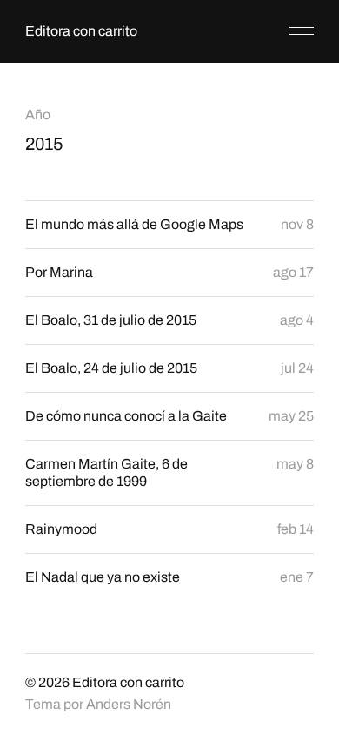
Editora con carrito (81, 31)
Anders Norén (128, 704)
